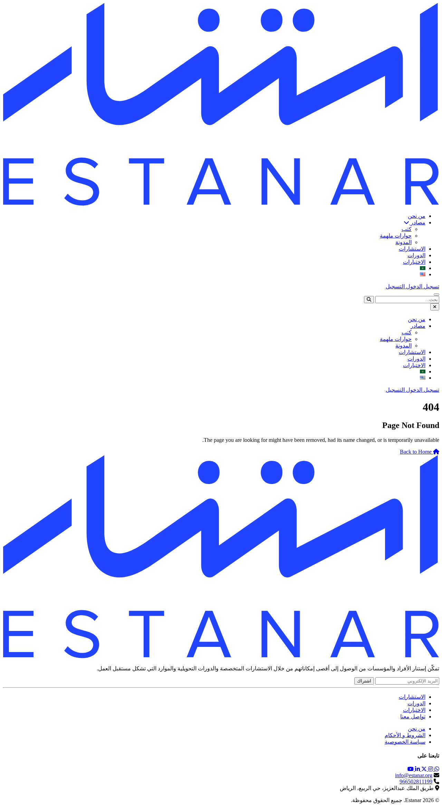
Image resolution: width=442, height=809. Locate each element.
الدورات (416, 255)
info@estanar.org (413, 775)
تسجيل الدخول (422, 286)
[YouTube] (410, 769)
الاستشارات (412, 249)
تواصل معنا (412, 716)
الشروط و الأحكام (405, 735)
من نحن (416, 216)
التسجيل (395, 286)
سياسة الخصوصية (405, 742)
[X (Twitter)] (423, 769)
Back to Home (416, 452)
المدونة (403, 242)
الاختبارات (414, 262)
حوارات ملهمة (396, 236)
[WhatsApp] (436, 769)
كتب (407, 229)
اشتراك (364, 681)
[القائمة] (436, 295)
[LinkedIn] (417, 769)
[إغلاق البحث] (434, 306)
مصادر (417, 222)
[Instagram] (430, 769)
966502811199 (416, 781)
